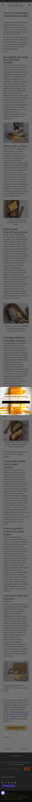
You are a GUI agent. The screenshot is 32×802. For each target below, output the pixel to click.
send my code (16, 402)
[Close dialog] (30, 388)
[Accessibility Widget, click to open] (3, 793)
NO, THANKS (16, 405)
